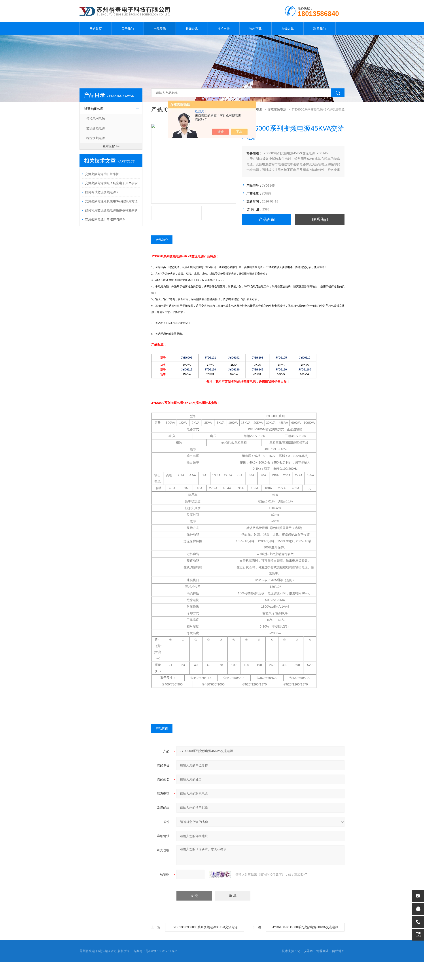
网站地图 (338, 951)
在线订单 (287, 29)
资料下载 (255, 29)
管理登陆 (322, 951)
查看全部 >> (111, 146)
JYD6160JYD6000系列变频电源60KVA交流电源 (305, 927)
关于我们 (127, 29)
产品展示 (159, 29)
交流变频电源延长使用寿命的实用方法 (111, 201)
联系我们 (319, 29)
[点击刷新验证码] (220, 874)
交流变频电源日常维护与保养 (105, 219)
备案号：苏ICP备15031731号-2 (155, 951)
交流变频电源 (95, 128)
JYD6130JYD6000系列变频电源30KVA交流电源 (205, 927)
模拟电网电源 (95, 118)
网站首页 (95, 29)
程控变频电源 (95, 138)
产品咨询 (267, 219)
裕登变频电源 (93, 109)
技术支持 (223, 29)
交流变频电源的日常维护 (102, 174)
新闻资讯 (192, 29)
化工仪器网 (305, 951)
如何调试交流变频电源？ (102, 192)
